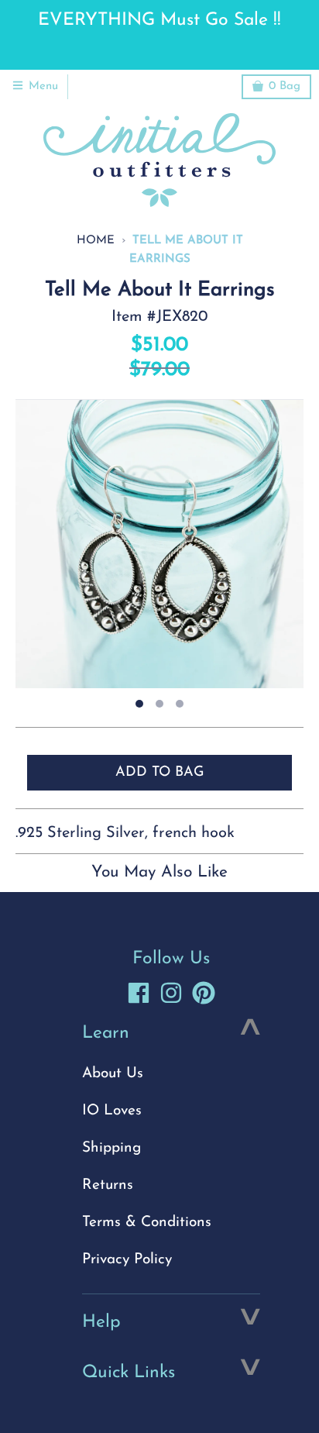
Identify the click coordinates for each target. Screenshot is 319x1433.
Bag (284, 86)
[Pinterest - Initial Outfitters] (203, 992)
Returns (107, 1185)
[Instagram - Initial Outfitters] (171, 992)
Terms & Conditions (146, 1222)
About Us (112, 1073)
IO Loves (112, 1111)
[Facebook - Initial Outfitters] (138, 992)
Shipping (111, 1148)
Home (96, 240)
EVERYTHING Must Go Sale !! (159, 20)
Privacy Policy (127, 1259)
